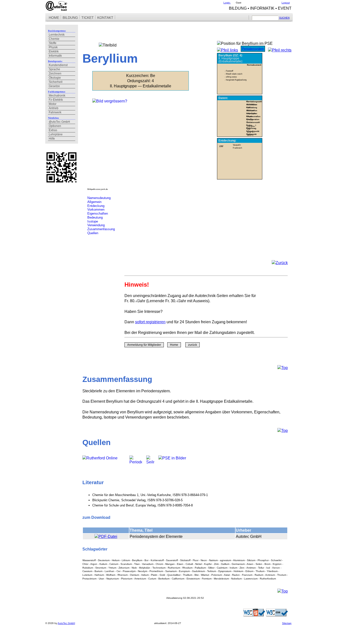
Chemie (54, 39)
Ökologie (55, 77)
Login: (227, 2)
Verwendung (96, 225)
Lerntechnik (57, 34)
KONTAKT (105, 18)
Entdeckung (95, 206)
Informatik (55, 55)
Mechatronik (57, 95)
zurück (192, 345)
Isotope (92, 221)
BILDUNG (70, 18)
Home (174, 345)
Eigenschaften (97, 213)
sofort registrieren (150, 322)
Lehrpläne (56, 134)
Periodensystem (253, 48)
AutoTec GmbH (66, 623)
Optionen (55, 126)
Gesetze (54, 86)
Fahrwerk (55, 112)
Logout (286, 2)
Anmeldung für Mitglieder (144, 345)
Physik (53, 47)
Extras (53, 130)
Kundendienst (58, 65)
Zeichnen (55, 73)
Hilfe (52, 138)
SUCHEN (284, 17)
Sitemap (286, 623)
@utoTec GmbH (59, 122)
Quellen (92, 233)
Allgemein (94, 202)
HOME (54, 18)
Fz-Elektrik (56, 99)
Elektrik (54, 51)
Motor (52, 104)
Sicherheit (55, 82)
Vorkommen (95, 209)
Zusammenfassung (101, 229)
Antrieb (53, 108)
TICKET (87, 18)
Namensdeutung (99, 198)
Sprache (54, 69)
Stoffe (52, 43)
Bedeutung (95, 217)
